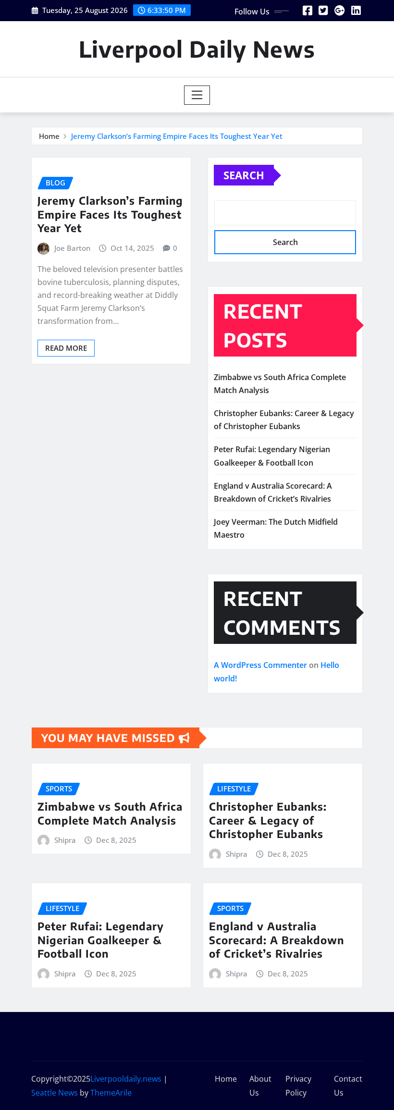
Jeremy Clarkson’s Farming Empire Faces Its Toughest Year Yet (177, 136)
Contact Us (348, 1085)
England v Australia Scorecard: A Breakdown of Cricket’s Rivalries (276, 939)
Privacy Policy (298, 1085)
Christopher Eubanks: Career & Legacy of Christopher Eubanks (268, 820)
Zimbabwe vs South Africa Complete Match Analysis (110, 813)
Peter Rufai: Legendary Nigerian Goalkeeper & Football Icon (100, 939)
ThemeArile (111, 1092)
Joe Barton (72, 248)
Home (49, 136)
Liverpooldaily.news (125, 1078)
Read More (66, 348)
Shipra (65, 840)
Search (243, 175)
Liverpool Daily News (197, 48)
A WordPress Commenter (260, 665)
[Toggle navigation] (197, 95)
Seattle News (54, 1092)
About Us (260, 1085)
